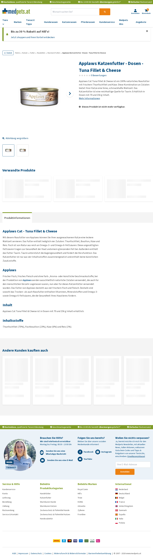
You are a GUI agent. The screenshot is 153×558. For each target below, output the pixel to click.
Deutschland (124, 493)
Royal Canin (83, 489)
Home (17, 53)
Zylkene (81, 510)
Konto (5, 493)
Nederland (123, 489)
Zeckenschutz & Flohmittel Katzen (55, 514)
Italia (121, 518)
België (121, 497)
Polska (122, 522)
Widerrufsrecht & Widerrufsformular (70, 553)
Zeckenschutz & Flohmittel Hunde (54, 510)
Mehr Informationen (89, 98)
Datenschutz (36, 553)
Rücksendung (8, 510)
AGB (14, 553)
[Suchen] (104, 11)
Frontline (81, 514)
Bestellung (7, 501)
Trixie (80, 497)
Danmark (123, 510)
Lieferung (6, 497)
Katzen (25, 53)
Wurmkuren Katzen (48, 506)
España (122, 514)
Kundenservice (8, 489)
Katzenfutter (45, 497)
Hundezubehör (46, 518)
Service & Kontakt (10, 514)
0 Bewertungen (99, 75)
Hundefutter (45, 493)
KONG (80, 501)
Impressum (23, 553)
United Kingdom (126, 506)
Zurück (9, 53)
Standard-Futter (53, 53)
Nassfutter (41, 53)
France (122, 501)
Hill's (80, 493)
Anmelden (125, 471)
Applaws (27, 280)
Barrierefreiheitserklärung (100, 553)
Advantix (81, 506)
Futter (32, 53)
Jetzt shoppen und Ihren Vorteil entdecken (33, 37)
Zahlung (5, 506)
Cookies (48, 553)
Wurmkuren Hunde (48, 501)
